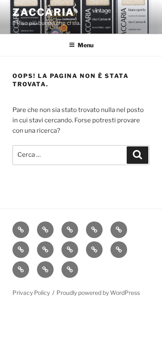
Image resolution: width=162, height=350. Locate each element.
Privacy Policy (31, 292)
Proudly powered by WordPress (98, 292)
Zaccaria (43, 12)
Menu (85, 45)
